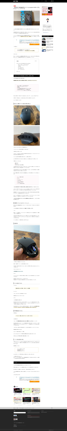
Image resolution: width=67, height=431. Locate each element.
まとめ (19, 71)
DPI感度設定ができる (21, 68)
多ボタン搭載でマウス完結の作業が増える (24, 64)
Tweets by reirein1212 (44, 412)
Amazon (34, 44)
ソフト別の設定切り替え (22, 69)
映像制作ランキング (16, 420)
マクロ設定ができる (21, 67)
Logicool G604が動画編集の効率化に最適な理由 (24, 63)
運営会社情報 (15, 426)
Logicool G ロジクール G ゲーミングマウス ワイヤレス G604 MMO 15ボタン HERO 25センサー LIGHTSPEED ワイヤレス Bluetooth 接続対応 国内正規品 (29, 41)
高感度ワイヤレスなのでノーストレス (23, 65)
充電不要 (20, 66)
